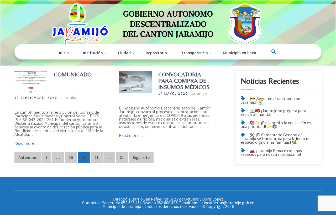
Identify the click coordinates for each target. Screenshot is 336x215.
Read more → (26, 143)
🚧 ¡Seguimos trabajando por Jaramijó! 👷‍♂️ (271, 100)
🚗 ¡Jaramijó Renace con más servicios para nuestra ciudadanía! (271, 152)
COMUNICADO (73, 74)
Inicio (64, 52)
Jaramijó (68, 97)
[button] (274, 51)
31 (122, 157)
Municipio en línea (239, 52)
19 (71, 157)
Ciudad (124, 52)
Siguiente (141, 157)
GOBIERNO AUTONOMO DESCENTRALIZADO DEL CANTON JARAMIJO (168, 22)
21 (96, 157)
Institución (93, 52)
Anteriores (27, 157)
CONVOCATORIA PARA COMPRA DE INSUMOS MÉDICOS (183, 80)
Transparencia (194, 52)
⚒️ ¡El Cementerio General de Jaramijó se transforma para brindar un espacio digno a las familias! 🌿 (276, 138)
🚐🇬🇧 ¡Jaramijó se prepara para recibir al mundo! (273, 112)
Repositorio (156, 52)
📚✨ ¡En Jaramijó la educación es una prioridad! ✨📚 (276, 124)
